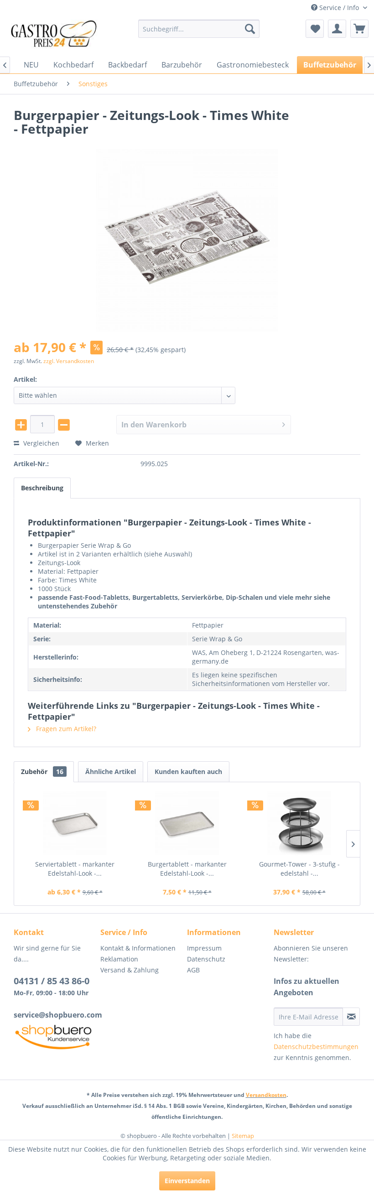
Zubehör (42, 771)
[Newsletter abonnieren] (351, 1017)
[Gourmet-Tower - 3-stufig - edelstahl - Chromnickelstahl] (299, 823)
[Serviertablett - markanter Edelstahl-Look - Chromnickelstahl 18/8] (74, 823)
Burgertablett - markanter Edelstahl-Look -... (187, 869)
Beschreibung (42, 487)
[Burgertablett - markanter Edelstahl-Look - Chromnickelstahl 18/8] (187, 823)
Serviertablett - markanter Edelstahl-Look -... (74, 869)
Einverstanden (187, 1180)
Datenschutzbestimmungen (316, 1046)
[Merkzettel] (315, 29)
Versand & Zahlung (129, 970)
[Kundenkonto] (337, 29)
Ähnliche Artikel (110, 771)
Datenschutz (206, 959)
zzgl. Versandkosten (68, 361)
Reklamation (119, 959)
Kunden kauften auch (188, 771)
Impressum (204, 948)
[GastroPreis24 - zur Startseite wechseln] (56, 36)
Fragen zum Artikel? (65, 728)
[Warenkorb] (359, 29)
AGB (193, 970)
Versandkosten (266, 1095)
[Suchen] (250, 29)
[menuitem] (199, 29)
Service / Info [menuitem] (339, 7)
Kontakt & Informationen (138, 948)
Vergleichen (40, 443)
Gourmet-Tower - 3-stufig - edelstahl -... (299, 869)
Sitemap (243, 1136)
